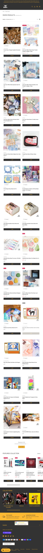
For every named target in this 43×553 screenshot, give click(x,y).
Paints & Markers (34, 506)
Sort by (4, 19)
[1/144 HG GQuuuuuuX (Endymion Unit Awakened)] (20, 463)
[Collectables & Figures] (8, 498)
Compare (7, 45)
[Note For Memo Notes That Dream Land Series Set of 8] (30, 278)
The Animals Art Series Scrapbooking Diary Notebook (12, 432)
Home (3, 11)
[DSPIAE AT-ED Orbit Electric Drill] (8, 463)
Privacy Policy (22, 549)
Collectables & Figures (8, 506)
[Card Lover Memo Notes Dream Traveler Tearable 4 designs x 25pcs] (30, 35)
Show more (21, 446)
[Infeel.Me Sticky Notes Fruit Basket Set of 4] (30, 243)
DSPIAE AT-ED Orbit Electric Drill (7, 473)
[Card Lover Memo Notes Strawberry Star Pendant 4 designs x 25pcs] (30, 70)
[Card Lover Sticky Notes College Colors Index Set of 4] (12, 139)
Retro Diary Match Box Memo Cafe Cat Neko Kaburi (30, 328)
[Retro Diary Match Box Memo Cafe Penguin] (12, 348)
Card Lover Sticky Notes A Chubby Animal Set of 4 (30, 120)
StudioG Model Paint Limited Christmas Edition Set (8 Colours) (30, 474)
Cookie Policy (17, 549)
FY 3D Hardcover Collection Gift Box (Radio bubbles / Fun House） (30, 189)
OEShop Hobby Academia (12, 550)
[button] (37, 6)
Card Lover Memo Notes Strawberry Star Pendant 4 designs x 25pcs (30, 85)
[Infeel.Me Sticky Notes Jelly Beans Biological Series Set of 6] (12, 278)
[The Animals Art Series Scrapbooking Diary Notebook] (12, 417)
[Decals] (21, 498)
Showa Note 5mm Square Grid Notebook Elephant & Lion (11, 397)
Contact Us (11, 549)
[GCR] (16, 523)
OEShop (6, 547)
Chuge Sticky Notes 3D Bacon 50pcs (29, 154)
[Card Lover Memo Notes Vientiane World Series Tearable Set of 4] (12, 105)
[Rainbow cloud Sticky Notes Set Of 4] (12, 313)
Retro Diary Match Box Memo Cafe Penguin (12, 362)
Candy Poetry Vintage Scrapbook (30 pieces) (12, 50)
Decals (21, 506)
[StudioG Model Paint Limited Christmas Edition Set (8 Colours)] (31, 463)
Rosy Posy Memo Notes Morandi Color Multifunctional (29, 363)
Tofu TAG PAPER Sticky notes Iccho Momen (30, 431)
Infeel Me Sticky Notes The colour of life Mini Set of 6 (12, 259)
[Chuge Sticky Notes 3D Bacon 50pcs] (30, 139)
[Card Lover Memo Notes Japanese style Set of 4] (12, 70)
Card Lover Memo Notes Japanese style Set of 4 (12, 85)
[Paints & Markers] (34, 498)
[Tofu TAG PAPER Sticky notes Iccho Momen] (30, 417)
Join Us (19, 550)
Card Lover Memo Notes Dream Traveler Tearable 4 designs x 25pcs (30, 50)
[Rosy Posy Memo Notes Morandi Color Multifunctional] (30, 348)
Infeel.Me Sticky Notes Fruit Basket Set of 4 (30, 258)
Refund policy (28, 549)
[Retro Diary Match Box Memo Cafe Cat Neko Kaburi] (30, 313)
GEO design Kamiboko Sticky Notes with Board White (30, 224)
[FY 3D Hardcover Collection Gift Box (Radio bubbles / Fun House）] (30, 174)
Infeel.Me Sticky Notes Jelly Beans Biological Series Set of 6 (12, 293)
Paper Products (7, 11)
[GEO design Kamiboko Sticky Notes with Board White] (30, 209)
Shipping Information (35, 549)
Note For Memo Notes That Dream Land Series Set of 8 (30, 293)
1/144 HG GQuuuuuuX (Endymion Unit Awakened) (19, 474)
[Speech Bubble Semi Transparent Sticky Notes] (30, 382)
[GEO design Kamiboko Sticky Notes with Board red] (12, 209)
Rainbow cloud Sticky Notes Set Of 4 (11, 327)
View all (38, 453)
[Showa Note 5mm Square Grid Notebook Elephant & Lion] (12, 382)
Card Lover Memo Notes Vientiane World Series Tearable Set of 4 (11, 120)
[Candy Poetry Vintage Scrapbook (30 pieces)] (12, 35)
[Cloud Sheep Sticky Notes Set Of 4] (12, 174)
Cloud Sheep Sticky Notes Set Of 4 (10, 188)
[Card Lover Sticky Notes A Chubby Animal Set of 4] (30, 105)
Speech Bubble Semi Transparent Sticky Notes (30, 397)
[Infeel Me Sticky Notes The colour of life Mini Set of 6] (12, 243)
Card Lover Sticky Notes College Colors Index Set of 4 (12, 154)
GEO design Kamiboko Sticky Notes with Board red (11, 224)
